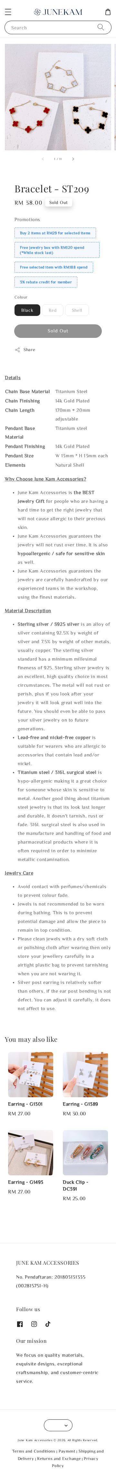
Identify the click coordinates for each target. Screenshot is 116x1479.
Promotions (27, 219)
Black (27, 310)
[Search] (101, 27)
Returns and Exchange (59, 1458)
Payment (67, 1451)
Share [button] (29, 349)
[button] (8, 12)
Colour (21, 297)
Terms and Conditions (33, 1451)
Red (53, 310)
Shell (77, 310)
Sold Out (58, 330)
